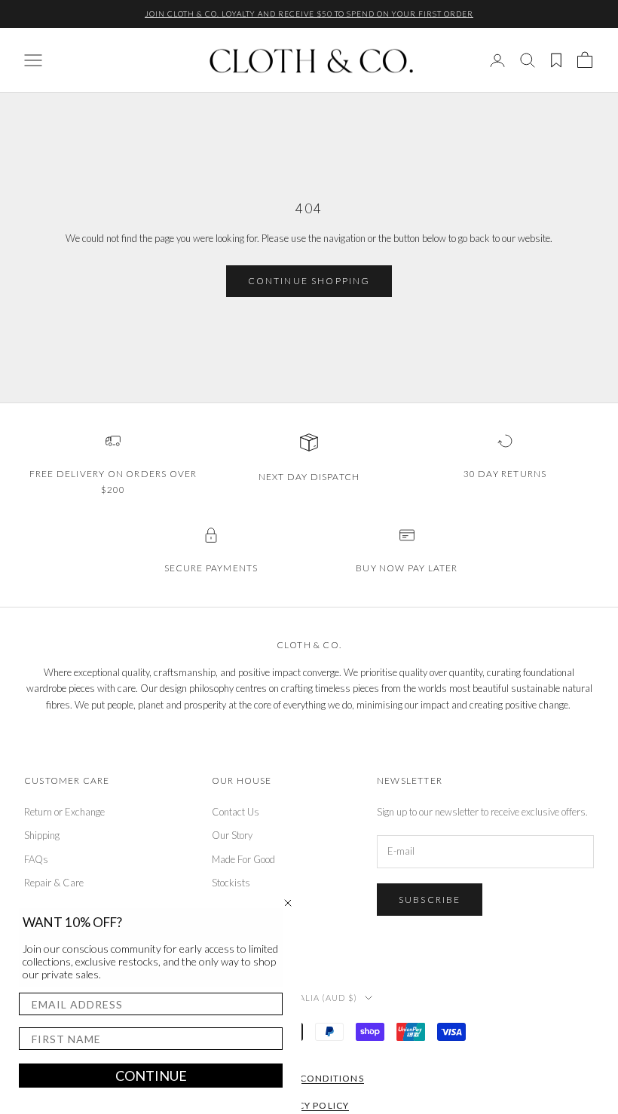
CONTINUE (151, 1075)
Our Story (232, 835)
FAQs (36, 859)
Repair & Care (54, 883)
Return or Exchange (64, 812)
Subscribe (429, 899)
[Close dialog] (287, 902)
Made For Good (243, 859)
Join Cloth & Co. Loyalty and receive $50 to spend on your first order (309, 13)
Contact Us (235, 812)
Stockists (231, 883)
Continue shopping (309, 280)
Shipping (42, 835)
